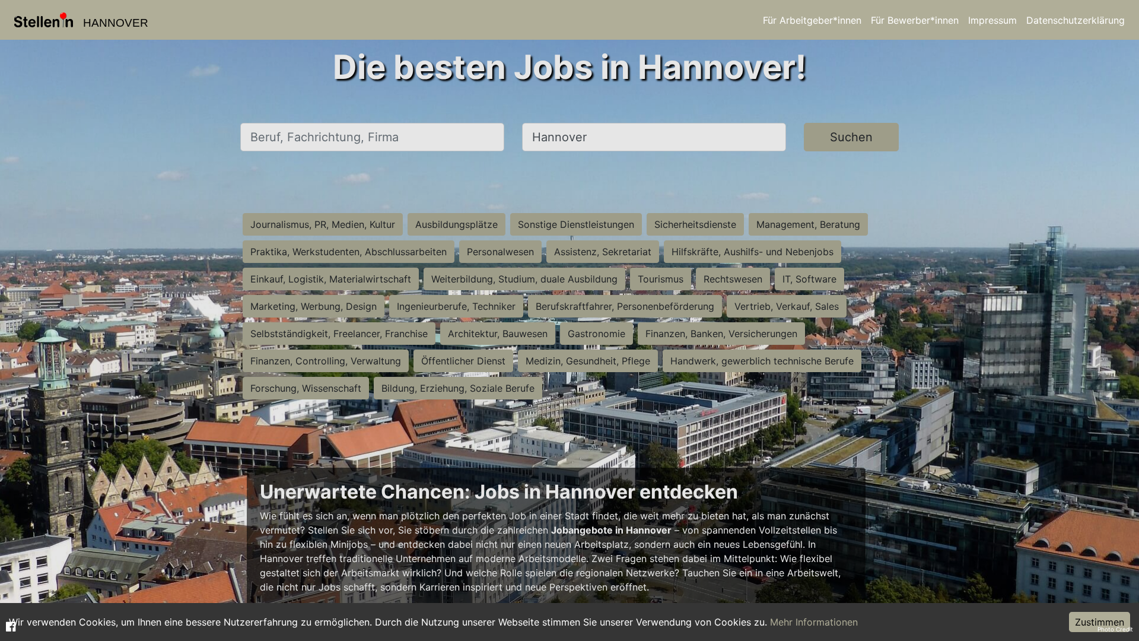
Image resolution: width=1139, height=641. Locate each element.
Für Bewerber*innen (915, 20)
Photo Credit (1115, 629)
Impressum (992, 20)
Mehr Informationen (814, 622)
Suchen (851, 137)
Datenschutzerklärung (1075, 20)
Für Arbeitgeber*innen (812, 20)
